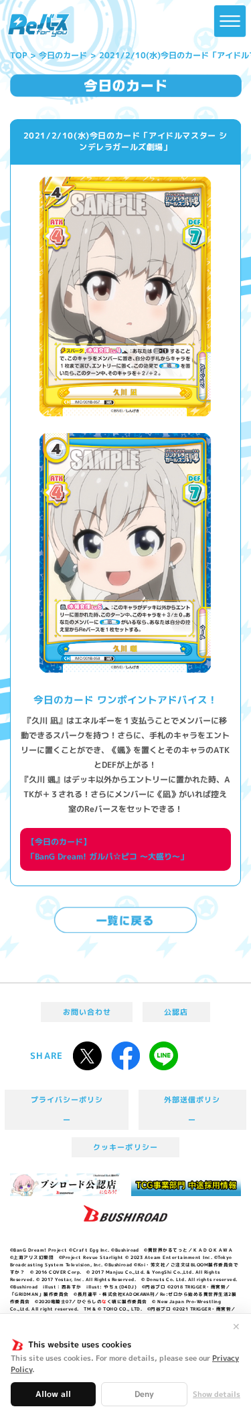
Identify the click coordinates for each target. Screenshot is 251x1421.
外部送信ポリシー (192, 1109)
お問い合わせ (87, 1012)
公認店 (176, 1012)
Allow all (53, 1394)
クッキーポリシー (125, 1147)
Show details (216, 1394)
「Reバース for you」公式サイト (38, 25)
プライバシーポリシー (67, 1109)
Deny (144, 1394)
